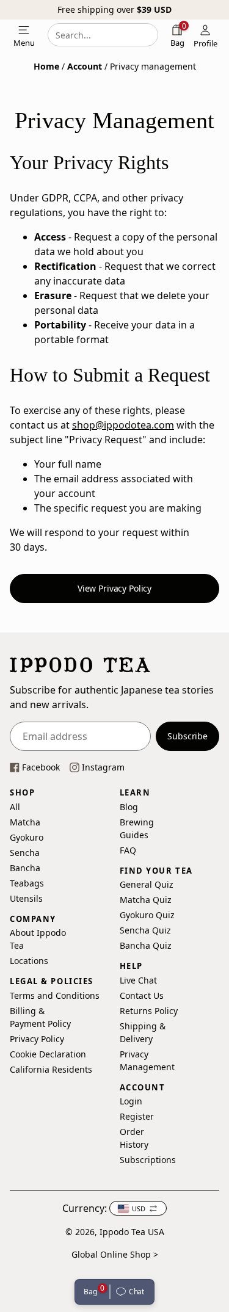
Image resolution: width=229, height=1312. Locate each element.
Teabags (25, 882)
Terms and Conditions (55, 995)
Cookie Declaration (48, 1053)
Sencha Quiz (145, 930)
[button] (132, 1292)
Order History (134, 1138)
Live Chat (138, 979)
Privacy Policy (37, 1038)
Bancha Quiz (146, 945)
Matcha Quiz (146, 899)
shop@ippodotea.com (123, 425)
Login (131, 1101)
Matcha (25, 821)
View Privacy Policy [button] (114, 588)
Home (46, 66)
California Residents (51, 1069)
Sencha (25, 852)
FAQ (128, 849)
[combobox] (103, 34)
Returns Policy (149, 1010)
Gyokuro (25, 837)
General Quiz (146, 884)
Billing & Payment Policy (40, 1016)
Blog (129, 806)
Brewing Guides (137, 828)
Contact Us (142, 995)
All (15, 806)
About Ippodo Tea (38, 939)
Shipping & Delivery (142, 1032)
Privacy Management (147, 1060)
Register (137, 1116)
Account (84, 66)
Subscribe (187, 736)
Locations (29, 960)
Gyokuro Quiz (147, 915)
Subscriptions (146, 1159)
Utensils (25, 898)
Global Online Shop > (114, 1254)
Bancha (25, 867)
